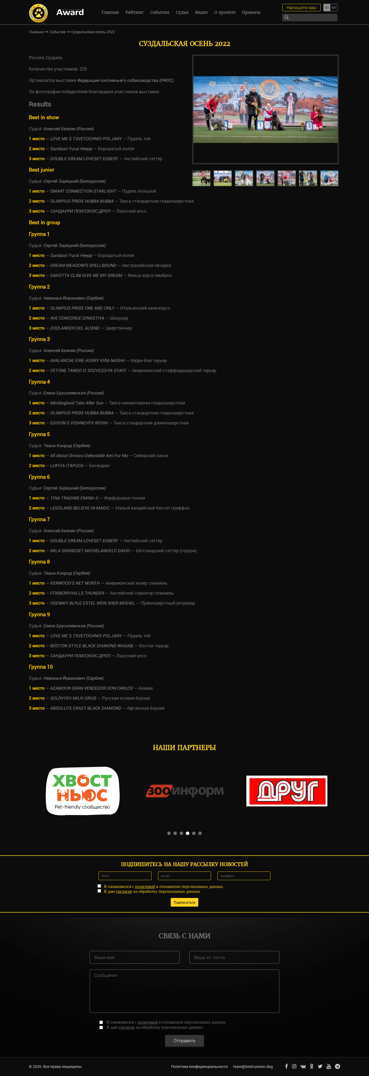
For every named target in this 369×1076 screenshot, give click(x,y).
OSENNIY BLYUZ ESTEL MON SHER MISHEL (92, 603)
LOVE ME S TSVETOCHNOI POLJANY (86, 138)
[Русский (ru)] (326, 7)
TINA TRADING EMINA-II (74, 498)
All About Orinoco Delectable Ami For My (89, 455)
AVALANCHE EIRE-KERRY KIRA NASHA (87, 360)
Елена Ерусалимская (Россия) (73, 392)
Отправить (185, 1040)
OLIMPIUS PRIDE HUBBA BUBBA (82, 201)
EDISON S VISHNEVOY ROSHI (79, 422)
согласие (124, 891)
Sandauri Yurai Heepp (71, 148)
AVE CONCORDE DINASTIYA (77, 318)
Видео (201, 12)
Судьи (182, 12)
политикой (145, 886)
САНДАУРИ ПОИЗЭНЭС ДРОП (80, 211)
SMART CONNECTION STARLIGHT (83, 191)
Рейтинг (134, 12)
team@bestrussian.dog (253, 1066)
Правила (251, 12)
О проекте (225, 12)
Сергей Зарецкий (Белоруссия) (74, 181)
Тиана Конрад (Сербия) (66, 445)
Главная (110, 12)
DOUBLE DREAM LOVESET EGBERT (84, 158)
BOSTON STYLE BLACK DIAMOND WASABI (91, 645)
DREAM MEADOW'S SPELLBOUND (83, 265)
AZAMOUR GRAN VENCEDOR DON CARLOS (91, 688)
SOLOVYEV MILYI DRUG (73, 698)
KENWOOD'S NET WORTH (75, 583)
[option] (265, 109)
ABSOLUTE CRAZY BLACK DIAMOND (85, 708)
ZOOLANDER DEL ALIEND (75, 328)
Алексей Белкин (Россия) (68, 128)
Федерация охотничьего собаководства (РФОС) (125, 80)
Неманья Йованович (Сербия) (73, 298)
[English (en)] (333, 7)
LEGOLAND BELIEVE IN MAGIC (80, 508)
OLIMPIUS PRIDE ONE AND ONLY (82, 308)
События (159, 12)
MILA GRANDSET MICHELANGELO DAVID (90, 550)
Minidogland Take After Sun (76, 402)
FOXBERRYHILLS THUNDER (77, 593)
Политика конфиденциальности (199, 1066)
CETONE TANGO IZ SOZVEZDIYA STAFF (89, 370)
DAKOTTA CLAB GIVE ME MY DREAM (86, 275)
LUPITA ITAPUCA (66, 465)
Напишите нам (301, 7)
